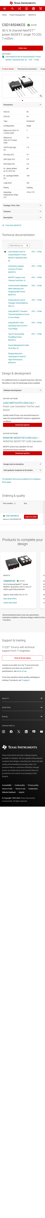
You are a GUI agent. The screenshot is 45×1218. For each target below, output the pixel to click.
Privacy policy (33, 785)
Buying (5, 716)
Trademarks (33, 789)
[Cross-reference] (19, 8)
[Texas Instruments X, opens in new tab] (18, 733)
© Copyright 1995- (11, 798)
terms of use (21, 671)
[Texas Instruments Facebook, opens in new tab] (11, 733)
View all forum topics (22, 658)
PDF (30, 60)
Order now (22, 48)
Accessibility (7, 785)
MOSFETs (32, 15)
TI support (26, 680)
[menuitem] (12, 8)
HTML (36, 60)
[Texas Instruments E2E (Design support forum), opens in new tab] (33, 733)
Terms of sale (7, 789)
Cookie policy (20, 785)
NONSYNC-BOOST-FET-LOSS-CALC (20, 437)
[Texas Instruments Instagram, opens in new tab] (3, 733)
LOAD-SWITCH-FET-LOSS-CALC (18, 403)
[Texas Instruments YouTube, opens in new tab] (41, 733)
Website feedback (9, 792)
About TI (5, 698)
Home (4, 15)
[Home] (22, 3)
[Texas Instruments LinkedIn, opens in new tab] (26, 733)
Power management (17, 15)
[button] (4, 8)
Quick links (6, 707)
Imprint (21, 792)
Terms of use (20, 789)
